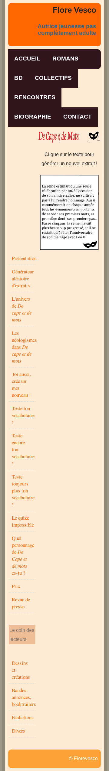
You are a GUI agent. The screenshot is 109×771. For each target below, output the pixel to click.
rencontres (34, 97)
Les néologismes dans (24, 346)
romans (65, 58)
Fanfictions (23, 717)
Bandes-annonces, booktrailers (24, 697)
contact (77, 116)
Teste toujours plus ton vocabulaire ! (23, 490)
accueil (27, 58)
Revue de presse (21, 603)
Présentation (24, 258)
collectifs (53, 78)
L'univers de (21, 309)
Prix (16, 586)
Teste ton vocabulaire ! (23, 415)
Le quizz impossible (23, 521)
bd (18, 78)
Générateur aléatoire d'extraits (23, 278)
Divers (18, 730)
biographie (32, 116)
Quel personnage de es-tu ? (23, 555)
